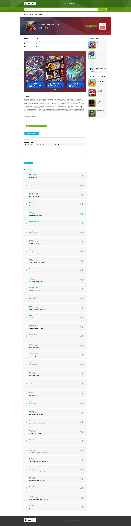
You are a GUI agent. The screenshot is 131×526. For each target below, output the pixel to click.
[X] (43, 28)
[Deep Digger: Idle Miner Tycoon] (92, 103)
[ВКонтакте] (40, 28)
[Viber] (45, 28)
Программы (72, 3)
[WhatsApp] (47, 28)
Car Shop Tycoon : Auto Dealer (100, 90)
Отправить (28, 162)
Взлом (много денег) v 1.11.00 (37, 126)
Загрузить (91, 26)
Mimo (98, 52)
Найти (102, 9)
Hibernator (92, 62)
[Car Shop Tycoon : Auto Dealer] (92, 92)
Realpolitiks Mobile (101, 110)
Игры (65, 3)
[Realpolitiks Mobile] (92, 113)
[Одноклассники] (41, 28)
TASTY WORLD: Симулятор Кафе (100, 80)
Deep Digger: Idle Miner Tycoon (100, 100)
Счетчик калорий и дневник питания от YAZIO (98, 69)
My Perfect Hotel (100, 42)
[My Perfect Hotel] (92, 44)
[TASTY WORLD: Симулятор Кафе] (92, 82)
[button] (53, 89)
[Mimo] (92, 55)
